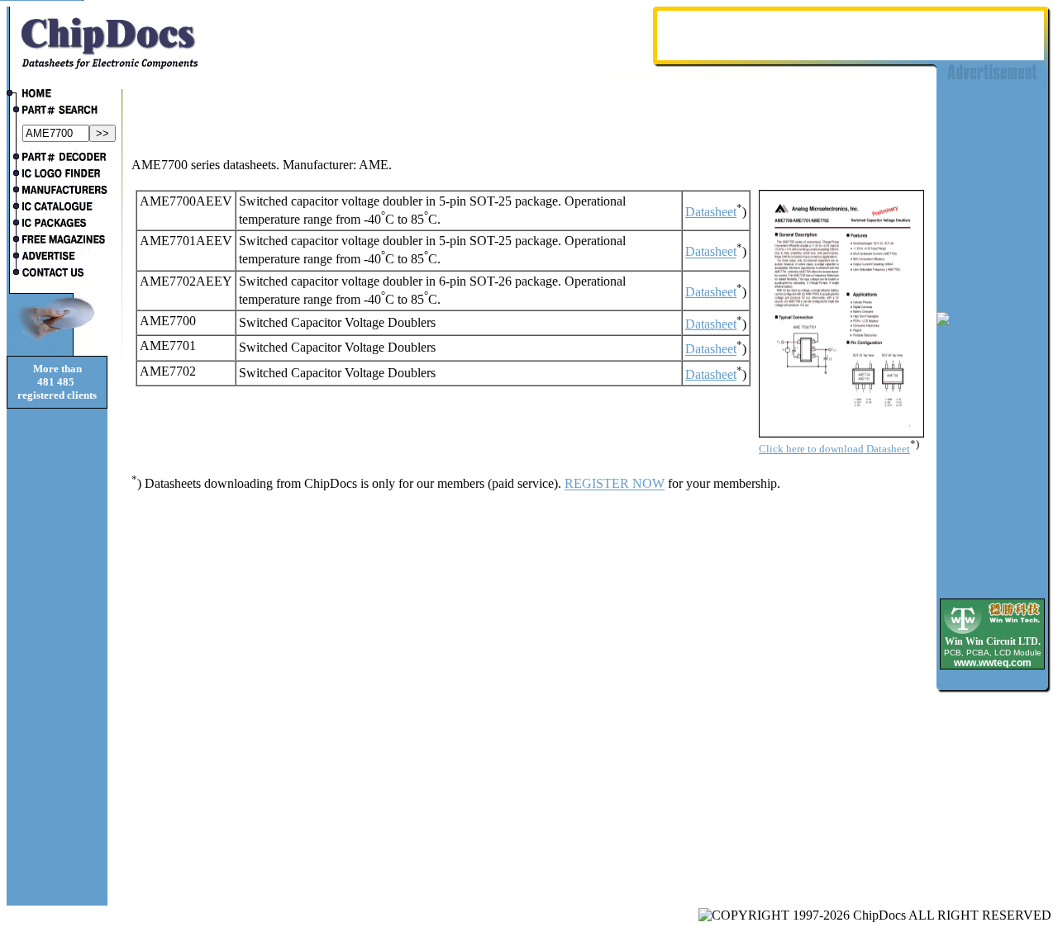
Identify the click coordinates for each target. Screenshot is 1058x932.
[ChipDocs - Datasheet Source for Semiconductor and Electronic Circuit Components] (57, 95)
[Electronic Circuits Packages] (57, 224)
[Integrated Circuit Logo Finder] (57, 175)
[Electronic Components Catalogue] (57, 208)
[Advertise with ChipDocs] (57, 257)
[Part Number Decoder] (57, 158)
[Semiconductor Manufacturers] (57, 191)
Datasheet (710, 212)
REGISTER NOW (615, 484)
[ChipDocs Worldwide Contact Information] (57, 272)
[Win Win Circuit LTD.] (992, 632)
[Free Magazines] (57, 241)
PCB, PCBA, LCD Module (992, 652)
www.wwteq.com (993, 663)
